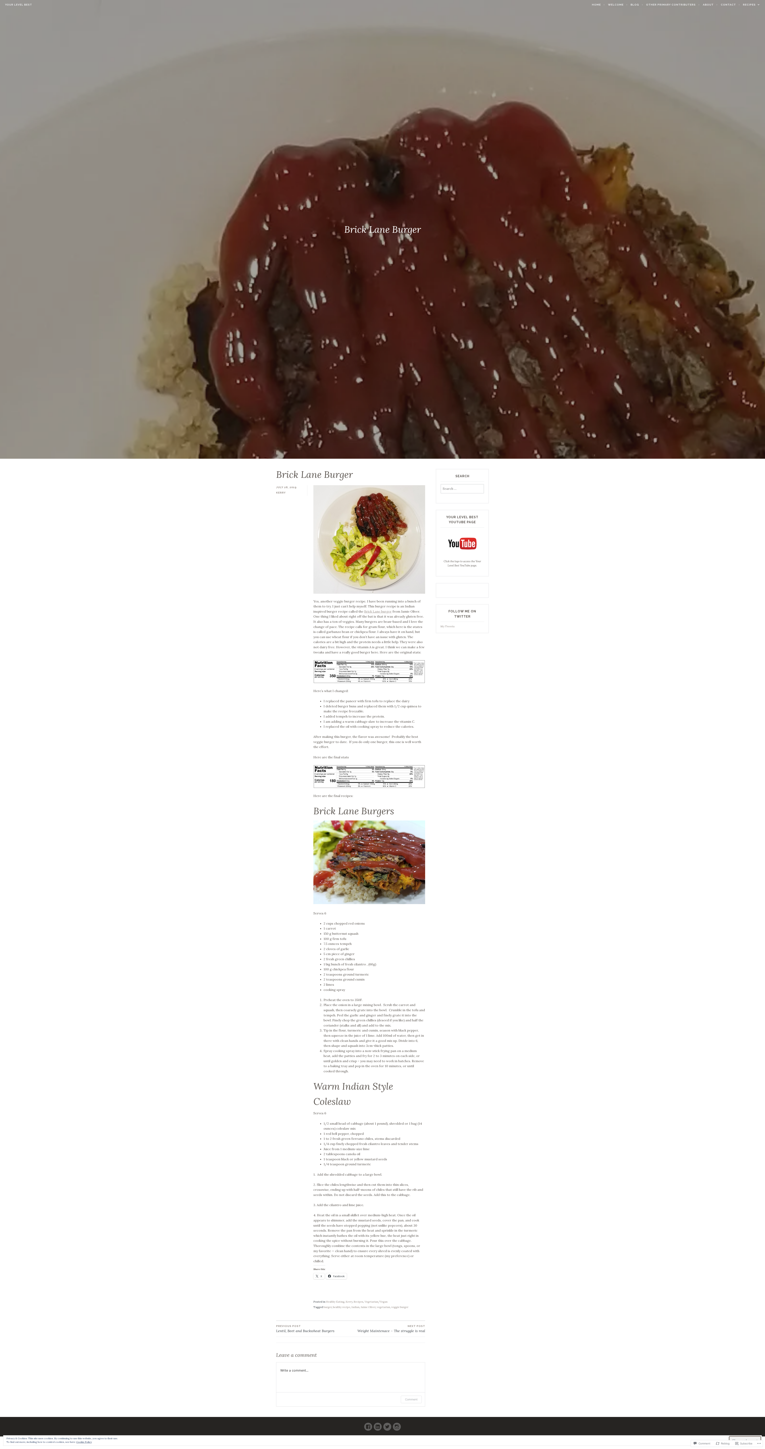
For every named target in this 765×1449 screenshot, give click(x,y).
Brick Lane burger (378, 611)
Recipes (749, 4)
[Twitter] (387, 1425)
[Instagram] (397, 1425)
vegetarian (383, 1307)
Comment (411, 1399)
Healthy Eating (335, 1301)
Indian (355, 1307)
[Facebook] (368, 1425)
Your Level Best (18, 4)
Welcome (616, 4)
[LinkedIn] (378, 1425)
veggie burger (399, 1307)
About (708, 4)
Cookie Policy (84, 1441)
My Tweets (447, 626)
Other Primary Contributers (671, 4)
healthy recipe (341, 1307)
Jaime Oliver (368, 1307)
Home (596, 4)
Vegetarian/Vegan (376, 1301)
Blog (635, 4)
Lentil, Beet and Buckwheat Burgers (305, 1329)
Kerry (281, 492)
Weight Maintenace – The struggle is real (391, 1329)
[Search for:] (462, 489)
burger (328, 1307)
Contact (728, 4)
